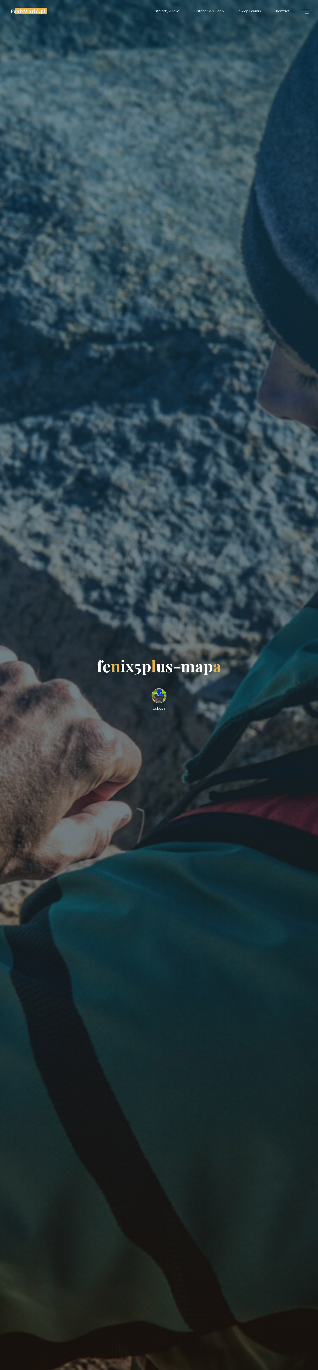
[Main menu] (304, 11)
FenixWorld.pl (28, 11)
